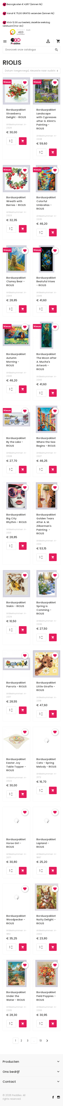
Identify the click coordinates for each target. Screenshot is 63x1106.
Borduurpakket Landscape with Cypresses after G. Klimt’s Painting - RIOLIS (46, 119)
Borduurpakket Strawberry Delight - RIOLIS (16, 113)
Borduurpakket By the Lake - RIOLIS (16, 441)
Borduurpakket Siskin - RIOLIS (16, 604)
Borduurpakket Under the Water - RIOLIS (16, 996)
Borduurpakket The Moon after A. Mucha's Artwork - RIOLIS (46, 361)
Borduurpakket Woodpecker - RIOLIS (16, 919)
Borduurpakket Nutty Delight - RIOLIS (46, 919)
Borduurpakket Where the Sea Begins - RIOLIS (46, 441)
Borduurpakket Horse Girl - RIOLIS (16, 843)
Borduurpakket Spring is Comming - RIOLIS (46, 608)
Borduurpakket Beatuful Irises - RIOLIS (46, 281)
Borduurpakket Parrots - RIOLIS (16, 684)
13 (41, 1040)
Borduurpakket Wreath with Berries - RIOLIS (16, 201)
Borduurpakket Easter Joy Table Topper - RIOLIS (16, 764)
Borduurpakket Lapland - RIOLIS (46, 843)
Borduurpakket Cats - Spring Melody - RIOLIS (46, 762)
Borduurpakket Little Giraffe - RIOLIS (46, 686)
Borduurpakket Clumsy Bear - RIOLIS (16, 281)
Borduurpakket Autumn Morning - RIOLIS (16, 359)
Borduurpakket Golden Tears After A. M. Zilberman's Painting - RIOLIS (46, 524)
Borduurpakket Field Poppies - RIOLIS (46, 996)
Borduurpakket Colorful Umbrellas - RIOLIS (46, 203)
